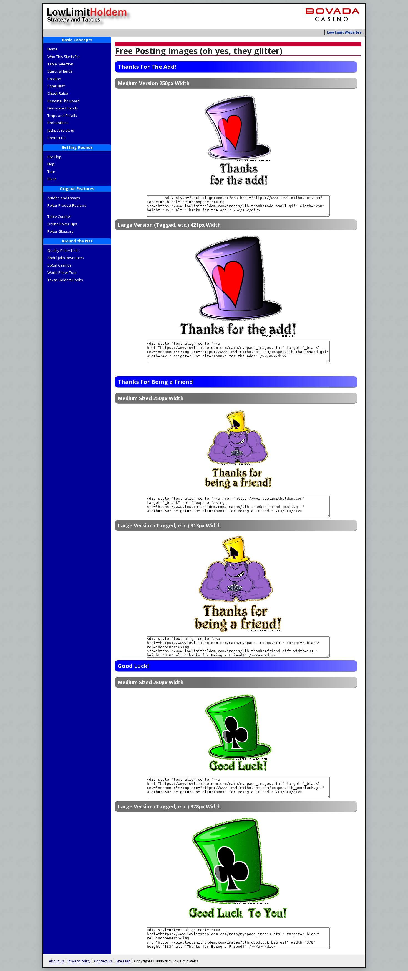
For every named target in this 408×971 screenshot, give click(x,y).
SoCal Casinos (59, 265)
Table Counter (59, 216)
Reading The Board (63, 100)
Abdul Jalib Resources (65, 257)
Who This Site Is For (63, 56)
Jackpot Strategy (61, 130)
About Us (56, 961)
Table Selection (60, 64)
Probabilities (58, 122)
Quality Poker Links (63, 250)
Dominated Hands (62, 108)
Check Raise (57, 93)
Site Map (123, 961)
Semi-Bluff (56, 85)
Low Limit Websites (344, 32)
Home (52, 49)
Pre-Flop (54, 156)
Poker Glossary (60, 231)
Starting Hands (59, 71)
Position (54, 78)
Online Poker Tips (62, 223)
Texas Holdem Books (65, 279)
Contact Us (56, 137)
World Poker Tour (62, 272)
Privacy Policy (79, 961)
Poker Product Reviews (66, 205)
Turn (51, 171)
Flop (50, 164)
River (51, 178)
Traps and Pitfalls (62, 115)
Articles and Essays (63, 197)
